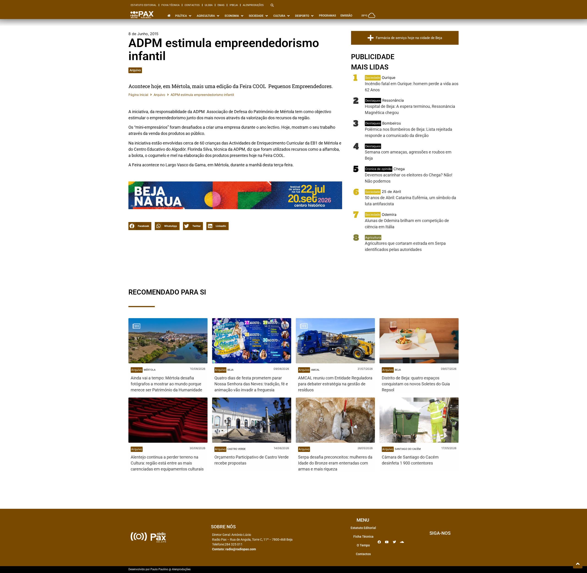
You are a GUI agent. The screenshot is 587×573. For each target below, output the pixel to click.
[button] (139, 226)
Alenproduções (253, 5)
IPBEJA (234, 5)
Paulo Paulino (159, 569)
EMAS (221, 5)
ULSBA (209, 5)
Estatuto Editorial (143, 5)
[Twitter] (394, 542)
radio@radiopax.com (240, 549)
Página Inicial (138, 95)
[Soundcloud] (402, 542)
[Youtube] (387, 542)
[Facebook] (379, 542)
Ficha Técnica (170, 5)
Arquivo (135, 70)
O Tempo (363, 545)
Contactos (192, 5)
